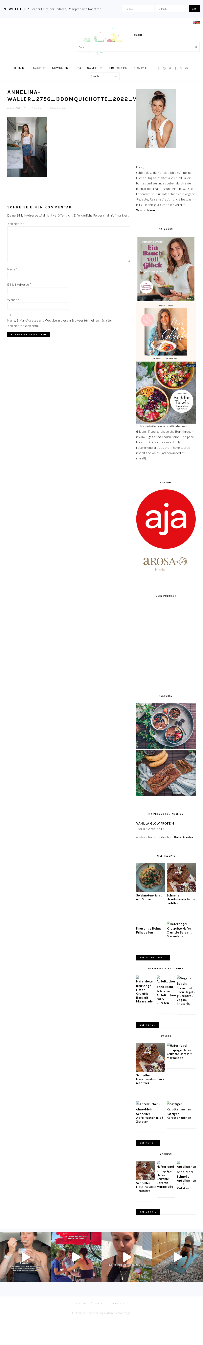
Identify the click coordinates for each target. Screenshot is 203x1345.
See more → (148, 1143)
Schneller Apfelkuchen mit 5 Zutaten (150, 1117)
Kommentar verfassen (61, 108)
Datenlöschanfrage (117, 1313)
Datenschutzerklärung (87, 1313)
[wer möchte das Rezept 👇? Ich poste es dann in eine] (25, 1257)
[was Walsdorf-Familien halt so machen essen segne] (76, 1257)
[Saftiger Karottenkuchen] (181, 1109)
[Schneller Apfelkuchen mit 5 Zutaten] (166, 986)
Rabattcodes (184, 837)
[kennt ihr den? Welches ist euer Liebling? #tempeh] (127, 1257)
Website (13, 300)
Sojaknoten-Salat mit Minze (149, 897)
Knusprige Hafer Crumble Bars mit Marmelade (179, 932)
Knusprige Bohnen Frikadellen (150, 930)
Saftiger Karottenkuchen (179, 1116)
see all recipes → (153, 957)
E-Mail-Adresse (19, 284)
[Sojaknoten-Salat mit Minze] (150, 891)
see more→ (148, 1025)
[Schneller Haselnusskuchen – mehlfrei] (181, 891)
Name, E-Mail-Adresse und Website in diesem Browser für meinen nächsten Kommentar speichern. (60, 323)
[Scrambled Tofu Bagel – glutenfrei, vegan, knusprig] (186, 983)
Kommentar (16, 223)
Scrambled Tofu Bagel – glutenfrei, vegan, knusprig (186, 995)
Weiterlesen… (146, 210)
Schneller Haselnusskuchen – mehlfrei (181, 899)
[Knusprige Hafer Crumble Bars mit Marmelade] (177, 924)
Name (12, 269)
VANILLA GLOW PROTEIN (155, 823)
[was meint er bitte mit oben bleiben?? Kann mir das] (177, 1257)
